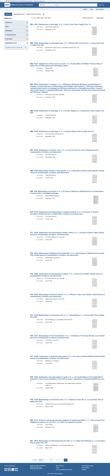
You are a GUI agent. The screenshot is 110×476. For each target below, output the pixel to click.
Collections (8, 22)
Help (91, 9)
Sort (88, 18)
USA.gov (60, 473)
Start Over (8, 14)
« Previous (33, 18)
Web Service (100, 9)
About (85, 9)
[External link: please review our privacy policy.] (5, 469)
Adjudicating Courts (11, 43)
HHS (55, 473)
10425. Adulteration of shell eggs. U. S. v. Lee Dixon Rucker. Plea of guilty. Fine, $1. (64, 131)
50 (99, 18)
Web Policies (60, 466)
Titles (7, 26)
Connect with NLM (9, 466)
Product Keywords (10, 35)
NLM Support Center (87, 466)
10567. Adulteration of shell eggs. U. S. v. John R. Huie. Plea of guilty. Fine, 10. (62, 24)
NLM (48, 473)
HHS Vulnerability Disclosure (64, 469)
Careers (84, 469)
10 (62, 460)
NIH (52, 473)
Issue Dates (8, 39)
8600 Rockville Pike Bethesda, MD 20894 (36, 467)
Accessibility (85, 467)
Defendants (8, 30)
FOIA (57, 467)
